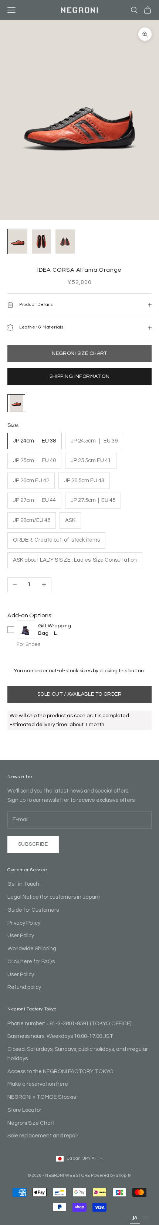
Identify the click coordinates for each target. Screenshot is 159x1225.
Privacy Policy (23, 923)
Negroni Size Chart (31, 1123)
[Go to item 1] (17, 241)
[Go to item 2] (41, 241)
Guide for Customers (33, 910)
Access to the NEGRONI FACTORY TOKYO (60, 1071)
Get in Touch (23, 884)
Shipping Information (79, 376)
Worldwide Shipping (31, 948)
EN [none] (146, 1217)
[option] (146, 1218)
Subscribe (33, 844)
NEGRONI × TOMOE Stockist (42, 1097)
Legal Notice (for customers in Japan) (53, 897)
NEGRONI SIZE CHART (79, 353)
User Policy (20, 935)
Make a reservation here (37, 1084)
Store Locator (24, 1110)
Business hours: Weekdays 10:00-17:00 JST (60, 1036)
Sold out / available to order (79, 694)
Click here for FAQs (31, 961)
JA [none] (135, 1217)
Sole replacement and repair (42, 1136)
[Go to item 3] (65, 241)
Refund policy (24, 987)
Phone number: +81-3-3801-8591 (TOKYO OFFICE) (69, 1023)
